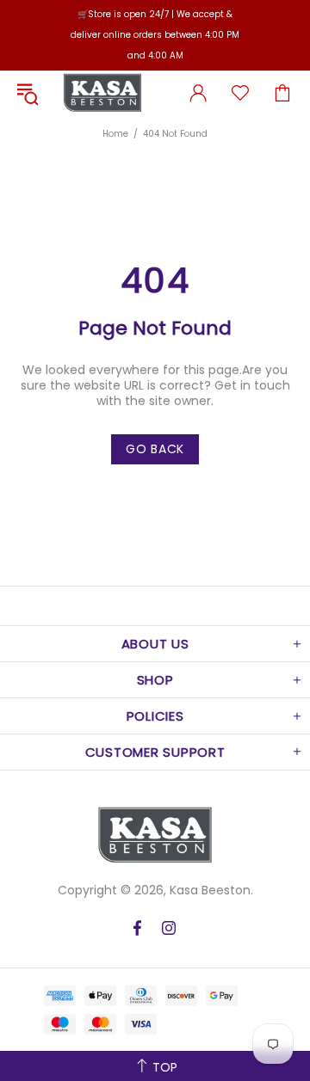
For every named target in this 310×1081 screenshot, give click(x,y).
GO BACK (155, 449)
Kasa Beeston (102, 93)
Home (115, 133)
